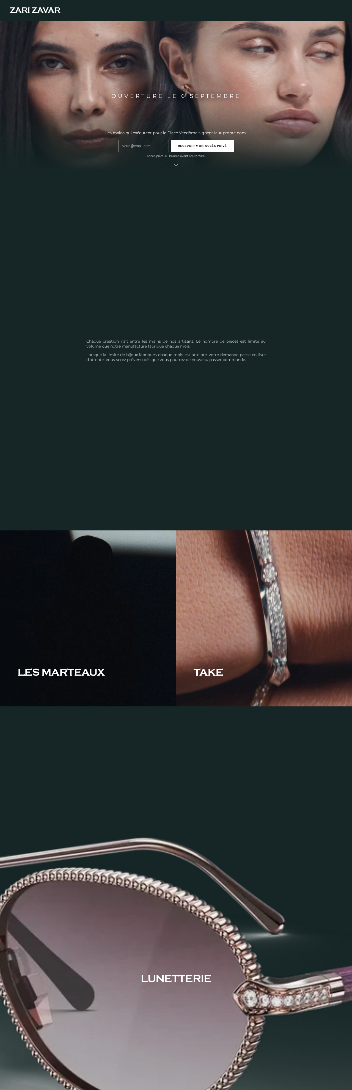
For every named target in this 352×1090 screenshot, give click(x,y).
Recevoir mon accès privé (202, 146)
